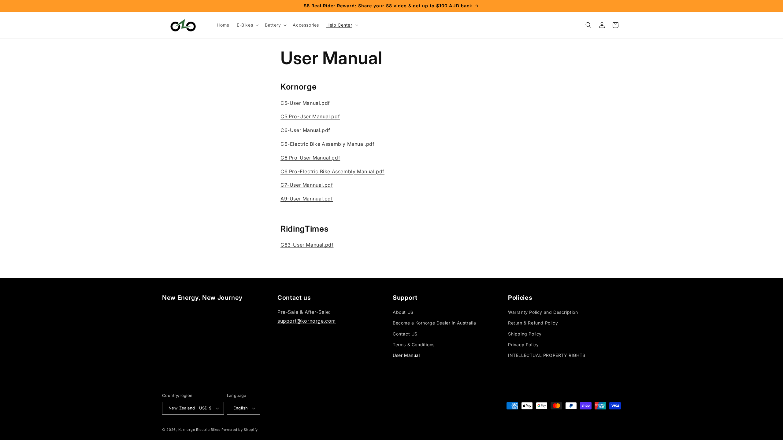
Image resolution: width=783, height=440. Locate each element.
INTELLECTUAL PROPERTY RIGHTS (546, 355)
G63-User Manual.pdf (306, 245)
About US (403, 312)
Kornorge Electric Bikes (199, 429)
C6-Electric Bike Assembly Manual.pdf (327, 144)
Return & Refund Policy (533, 322)
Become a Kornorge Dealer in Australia (434, 322)
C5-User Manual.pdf (305, 103)
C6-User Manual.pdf (305, 130)
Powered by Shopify (239, 429)
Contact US (405, 333)
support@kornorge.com (306, 321)
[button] (247, 25)
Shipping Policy (525, 333)
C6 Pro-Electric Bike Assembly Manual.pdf (332, 171)
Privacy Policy (523, 344)
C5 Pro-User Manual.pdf (310, 116)
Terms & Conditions (414, 344)
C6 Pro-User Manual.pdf (310, 158)
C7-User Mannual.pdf (306, 185)
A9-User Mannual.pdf (306, 199)
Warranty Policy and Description (543, 312)
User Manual (406, 355)
